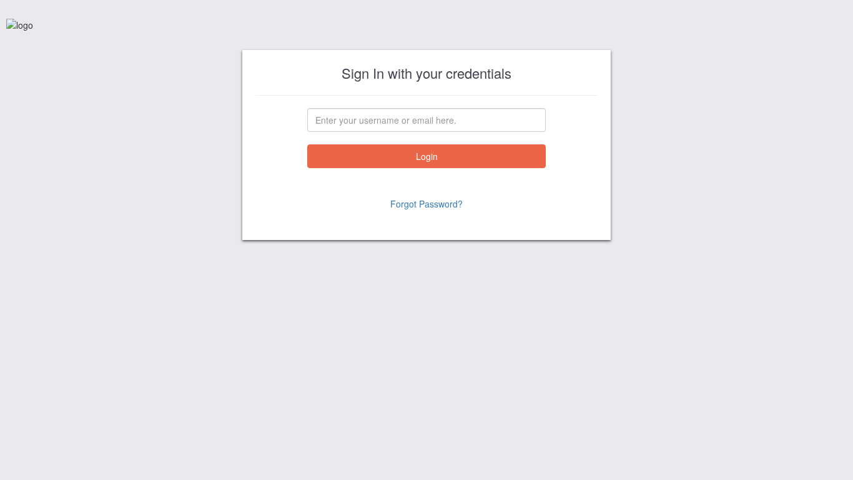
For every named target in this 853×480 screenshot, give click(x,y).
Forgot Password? (426, 204)
